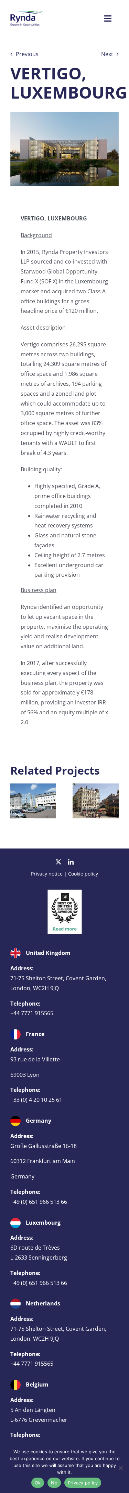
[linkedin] (71, 862)
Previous (27, 54)
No (54, 1482)
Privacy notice (47, 873)
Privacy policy (83, 1482)
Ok (38, 1482)
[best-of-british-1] (64, 892)
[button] (15, 801)
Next (107, 54)
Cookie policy (83, 873)
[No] (120, 1468)
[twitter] (58, 862)
